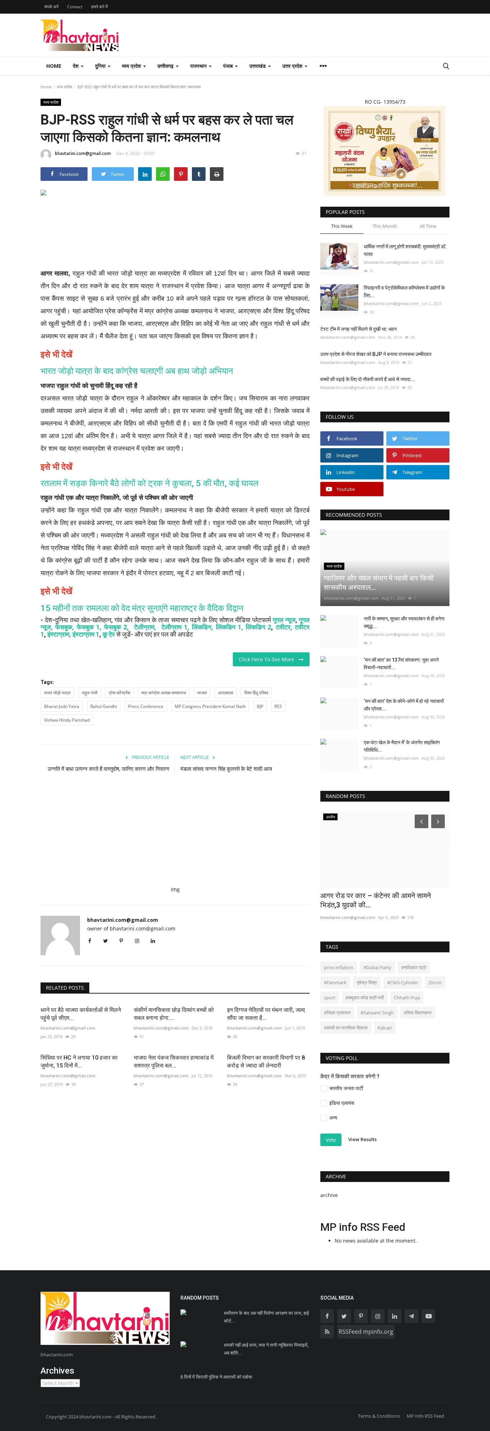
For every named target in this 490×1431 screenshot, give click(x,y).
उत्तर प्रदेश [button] (293, 65)
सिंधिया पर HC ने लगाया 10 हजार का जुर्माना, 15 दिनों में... (79, 1061)
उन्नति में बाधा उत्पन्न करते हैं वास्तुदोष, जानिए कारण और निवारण (108, 769)
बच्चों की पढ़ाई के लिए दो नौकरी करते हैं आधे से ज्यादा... (367, 379)
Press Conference (146, 706)
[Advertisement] (175, 238)
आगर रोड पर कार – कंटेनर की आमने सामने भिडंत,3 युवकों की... (375, 900)
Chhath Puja (407, 997)
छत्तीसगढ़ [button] (166, 65)
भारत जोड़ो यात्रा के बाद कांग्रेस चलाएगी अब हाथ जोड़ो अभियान (137, 371)
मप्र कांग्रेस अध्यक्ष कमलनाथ (163, 693)
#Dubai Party (377, 967)
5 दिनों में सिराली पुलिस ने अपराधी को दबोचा (216, 1377)
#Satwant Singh (377, 1012)
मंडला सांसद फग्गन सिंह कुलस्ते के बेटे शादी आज (227, 769)
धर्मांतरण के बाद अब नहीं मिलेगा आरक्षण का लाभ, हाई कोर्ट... (266, 1317)
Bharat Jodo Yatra (61, 706)
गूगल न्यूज (284, 620)
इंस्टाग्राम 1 (85, 634)
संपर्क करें (51, 7)
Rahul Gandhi (103, 706)
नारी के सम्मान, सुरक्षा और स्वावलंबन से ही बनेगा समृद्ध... (404, 622)
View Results (362, 1139)
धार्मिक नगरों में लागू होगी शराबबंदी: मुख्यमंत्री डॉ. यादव (405, 250)
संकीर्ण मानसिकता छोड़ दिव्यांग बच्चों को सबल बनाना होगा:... (174, 1014)
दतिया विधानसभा (418, 1012)
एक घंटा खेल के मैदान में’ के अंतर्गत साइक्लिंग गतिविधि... (402, 746)
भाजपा (202, 693)
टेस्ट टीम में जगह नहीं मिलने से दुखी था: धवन (358, 329)
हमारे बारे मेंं (99, 7)
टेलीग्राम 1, (175, 627)
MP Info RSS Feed (425, 1416)
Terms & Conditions (379, 1416)
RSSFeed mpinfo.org (366, 1332)
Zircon (435, 982)
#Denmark (335, 982)
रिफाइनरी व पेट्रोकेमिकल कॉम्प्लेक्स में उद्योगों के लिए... (404, 291)
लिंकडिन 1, (229, 627)
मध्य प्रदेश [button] (132, 65)
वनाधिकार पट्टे (413, 967)
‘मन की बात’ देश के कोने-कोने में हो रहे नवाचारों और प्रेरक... (404, 705)
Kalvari (385, 1027)
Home (53, 65)
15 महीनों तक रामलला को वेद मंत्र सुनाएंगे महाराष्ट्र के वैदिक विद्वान (142, 608)
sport (329, 997)
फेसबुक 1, (89, 627)
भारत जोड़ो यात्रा (57, 693)
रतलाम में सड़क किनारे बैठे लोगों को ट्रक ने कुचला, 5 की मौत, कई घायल (150, 483)
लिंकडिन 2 (258, 627)
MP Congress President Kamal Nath (210, 706)
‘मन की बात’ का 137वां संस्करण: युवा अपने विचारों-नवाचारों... (401, 663)
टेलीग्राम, (146, 627)
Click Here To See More (268, 659)
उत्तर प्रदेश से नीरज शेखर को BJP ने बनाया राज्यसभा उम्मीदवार (376, 354)
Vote (331, 1139)
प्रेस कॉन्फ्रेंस (119, 693)
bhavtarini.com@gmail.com (83, 153)
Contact (75, 7)
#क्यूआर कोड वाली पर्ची (364, 997)
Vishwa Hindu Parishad (67, 720)
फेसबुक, (64, 627)
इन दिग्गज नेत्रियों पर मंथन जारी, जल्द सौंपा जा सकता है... (266, 1014)
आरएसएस (225, 693)
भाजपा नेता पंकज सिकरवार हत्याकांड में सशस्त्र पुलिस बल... (173, 1061)
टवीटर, (284, 627)
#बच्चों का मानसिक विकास (346, 1027)
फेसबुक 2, (116, 627)
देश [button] (76, 65)
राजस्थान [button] (199, 65)
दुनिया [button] (101, 65)
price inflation (338, 967)
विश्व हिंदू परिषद (256, 693)
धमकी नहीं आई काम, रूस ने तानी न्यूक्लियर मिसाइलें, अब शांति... (266, 1349)
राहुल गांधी (90, 693)
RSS (278, 706)
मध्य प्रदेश (64, 86)
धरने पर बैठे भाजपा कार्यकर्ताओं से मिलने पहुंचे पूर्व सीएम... (81, 1014)
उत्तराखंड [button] (258, 65)
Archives (57, 1371)
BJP (260, 706)
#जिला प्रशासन (337, 1012)
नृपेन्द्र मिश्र (367, 982)
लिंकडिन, (204, 627)
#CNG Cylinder (402, 982)
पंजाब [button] (228, 65)
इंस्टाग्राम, (59, 634)
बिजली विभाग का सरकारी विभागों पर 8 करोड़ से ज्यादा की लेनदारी (266, 1061)
